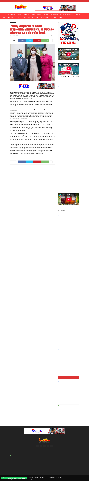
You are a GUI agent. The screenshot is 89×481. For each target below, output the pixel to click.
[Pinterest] (74, 1)
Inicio (11, 21)
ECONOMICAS (26, 14)
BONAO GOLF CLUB (54, 14)
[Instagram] (72, 1)
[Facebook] (70, 1)
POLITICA (19, 14)
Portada (14, 21)
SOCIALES (33, 14)
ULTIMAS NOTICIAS (11, 14)
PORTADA (4, 14)
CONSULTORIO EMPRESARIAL (32, 17)
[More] (51, 40)
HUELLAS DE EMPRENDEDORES (20, 17)
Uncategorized (48, 17)
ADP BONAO (77, 14)
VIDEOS (42, 17)
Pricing (55, 17)
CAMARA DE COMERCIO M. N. (7, 17)
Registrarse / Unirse (23, 0)
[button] (68, 0)
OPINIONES (39, 14)
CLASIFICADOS (63, 14)
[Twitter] (78, 1)
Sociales (14, 22)
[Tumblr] (76, 1)
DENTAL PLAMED (70, 14)
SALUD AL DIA (46, 14)
